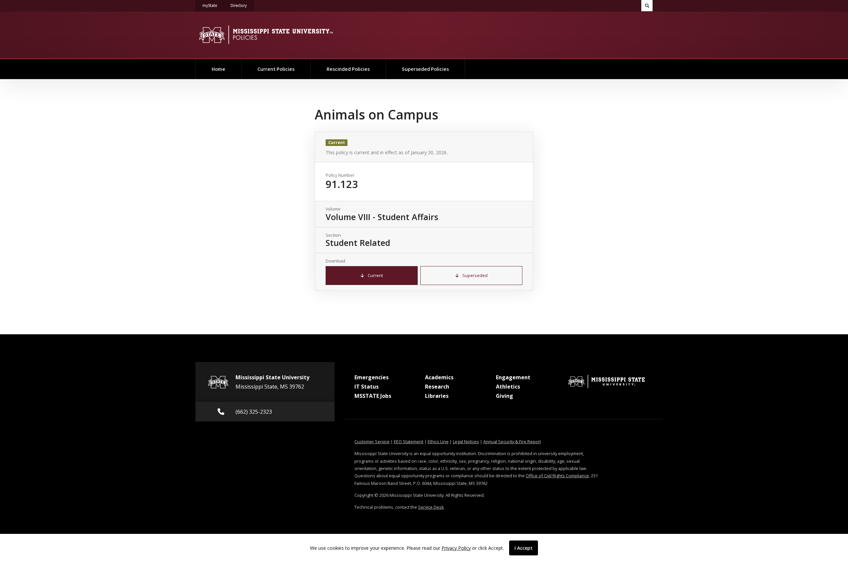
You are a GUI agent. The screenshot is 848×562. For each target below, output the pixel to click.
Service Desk (431, 507)
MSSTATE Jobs (372, 395)
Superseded (474, 275)
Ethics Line (438, 442)
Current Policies (275, 69)
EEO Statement (408, 442)
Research (437, 386)
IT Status (366, 386)
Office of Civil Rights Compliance (557, 476)
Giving (504, 395)
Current (375, 275)
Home (218, 69)
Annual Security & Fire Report (512, 442)
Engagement (513, 377)
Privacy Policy (456, 548)
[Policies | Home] (265, 35)
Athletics (508, 386)
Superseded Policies (425, 69)
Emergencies (371, 377)
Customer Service (372, 442)
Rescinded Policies (348, 69)
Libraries (437, 395)
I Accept (523, 548)
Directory (242, 5)
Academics (439, 377)
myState (213, 5)
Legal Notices (466, 442)
